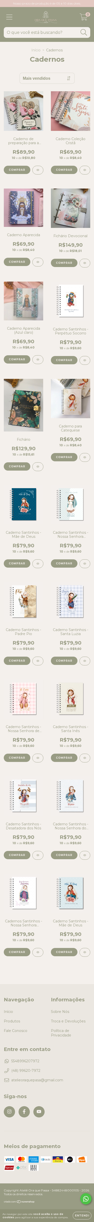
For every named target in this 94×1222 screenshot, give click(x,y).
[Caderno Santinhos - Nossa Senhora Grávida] (84, 563)
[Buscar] (84, 32)
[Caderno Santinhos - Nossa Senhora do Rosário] (84, 855)
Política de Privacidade (61, 1032)
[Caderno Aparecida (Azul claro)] (37, 359)
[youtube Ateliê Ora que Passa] (39, 1111)
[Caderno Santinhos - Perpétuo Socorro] (84, 360)
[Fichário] (37, 466)
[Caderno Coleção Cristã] (84, 170)
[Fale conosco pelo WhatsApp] (85, 1198)
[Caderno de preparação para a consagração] (37, 170)
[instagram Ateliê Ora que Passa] (9, 1111)
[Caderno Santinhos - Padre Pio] (37, 661)
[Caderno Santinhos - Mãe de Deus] (37, 563)
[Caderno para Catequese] (84, 457)
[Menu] (9, 17)
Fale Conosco (15, 1030)
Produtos (12, 1021)
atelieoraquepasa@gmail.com (37, 1080)
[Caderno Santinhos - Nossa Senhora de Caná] (37, 758)
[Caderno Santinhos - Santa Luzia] (84, 661)
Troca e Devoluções (68, 1021)
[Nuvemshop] (19, 1202)
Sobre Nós (60, 1011)
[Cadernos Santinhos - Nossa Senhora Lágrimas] (37, 952)
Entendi (82, 1215)
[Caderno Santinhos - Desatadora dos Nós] (37, 855)
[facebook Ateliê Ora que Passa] (24, 1111)
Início (36, 50)
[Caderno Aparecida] (37, 262)
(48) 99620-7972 (25, 1070)
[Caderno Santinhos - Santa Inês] (84, 758)
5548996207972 (25, 1061)
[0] (83, 18)
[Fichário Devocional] (84, 263)
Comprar (64, 169)
